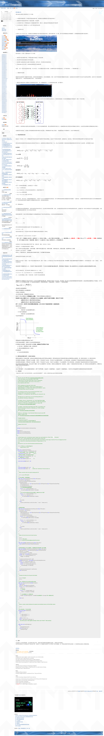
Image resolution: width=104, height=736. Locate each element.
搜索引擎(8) (4, 45)
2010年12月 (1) (4, 93)
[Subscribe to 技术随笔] (5, 119)
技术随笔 (3, 119)
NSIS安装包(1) (4, 39)
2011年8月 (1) (4, 89)
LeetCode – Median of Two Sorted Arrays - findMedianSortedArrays (26, 715)
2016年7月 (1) (4, 59)
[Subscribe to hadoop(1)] (6, 36)
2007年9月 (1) (4, 112)
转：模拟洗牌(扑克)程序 (19, 721)
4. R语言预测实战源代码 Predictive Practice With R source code (7, 147)
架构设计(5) (4, 44)
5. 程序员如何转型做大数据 (6, 149)
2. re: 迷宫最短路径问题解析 (6, 194)
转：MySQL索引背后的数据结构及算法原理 (22, 724)
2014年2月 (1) (4, 68)
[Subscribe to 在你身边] (5, 124)
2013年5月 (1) (4, 74)
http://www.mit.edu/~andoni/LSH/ (22, 652)
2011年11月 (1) (4, 87)
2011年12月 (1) (4, 86)
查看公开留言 (4, 29)
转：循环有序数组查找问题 (19, 719)
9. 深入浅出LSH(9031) (5, 275)
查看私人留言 (4, 30)
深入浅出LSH (18, 12)
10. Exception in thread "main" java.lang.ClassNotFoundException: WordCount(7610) (7, 277)
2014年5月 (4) (4, 67)
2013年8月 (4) (4, 72)
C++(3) (3, 35)
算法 (97, 691)
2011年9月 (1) (4, 88)
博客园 (19, 728)
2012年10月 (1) (4, 81)
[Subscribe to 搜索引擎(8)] (6, 45)
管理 (16, 8)
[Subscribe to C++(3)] (5, 35)
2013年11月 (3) (4, 69)
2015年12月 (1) (4, 63)
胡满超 (79, 691)
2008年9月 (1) (4, 102)
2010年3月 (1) (4, 98)
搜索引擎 (100, 691)
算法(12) (3, 46)
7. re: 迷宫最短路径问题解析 (6, 228)
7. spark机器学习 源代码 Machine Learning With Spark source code (7, 154)
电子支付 (3, 41)
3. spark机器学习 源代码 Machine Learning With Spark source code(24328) (7, 262)
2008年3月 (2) (4, 108)
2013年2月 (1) (4, 77)
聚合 (13, 8)
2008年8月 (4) (4, 103)
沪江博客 (68, 733)
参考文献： (18, 648)
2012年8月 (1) (4, 83)
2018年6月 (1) (4, 54)
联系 (10, 8)
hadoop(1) (3, 36)
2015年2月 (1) (4, 64)
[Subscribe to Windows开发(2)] (8, 40)
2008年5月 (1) (4, 106)
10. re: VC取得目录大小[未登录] (7, 242)
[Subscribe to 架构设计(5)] (6, 44)
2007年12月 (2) (4, 111)
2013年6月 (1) (4, 73)
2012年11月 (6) (4, 79)
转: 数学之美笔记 (18, 725)
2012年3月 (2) (4, 84)
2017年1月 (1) (4, 58)
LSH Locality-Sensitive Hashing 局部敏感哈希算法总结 (24, 716)
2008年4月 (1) (4, 107)
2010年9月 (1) (4, 94)
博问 (27, 728)
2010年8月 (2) (4, 96)
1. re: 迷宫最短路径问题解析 (6, 189)
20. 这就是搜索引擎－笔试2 (6, 184)
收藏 (90, 691)
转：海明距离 (17, 723)
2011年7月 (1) (4, 91)
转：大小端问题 (17, 720)
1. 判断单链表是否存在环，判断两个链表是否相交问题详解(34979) (7, 256)
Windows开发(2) (4, 40)
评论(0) (85, 691)
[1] (16, 651)
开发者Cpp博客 (3, 8)
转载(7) (3, 49)
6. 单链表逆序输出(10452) (6, 270)
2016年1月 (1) (4, 62)
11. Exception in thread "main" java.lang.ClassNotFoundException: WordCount (7, 163)
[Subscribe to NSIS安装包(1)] (7, 39)
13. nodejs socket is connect (6, 168)
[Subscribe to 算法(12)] (5, 46)
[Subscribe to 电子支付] (5, 41)
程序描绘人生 (5, 2)
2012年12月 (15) (4, 78)
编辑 (88, 691)
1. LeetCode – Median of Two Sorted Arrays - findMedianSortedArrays (7, 139)
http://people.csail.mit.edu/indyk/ (22, 651)
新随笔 (8, 8)
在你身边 (3, 124)
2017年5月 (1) (4, 57)
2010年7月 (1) (4, 97)
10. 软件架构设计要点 (5, 160)
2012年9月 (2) (4, 82)
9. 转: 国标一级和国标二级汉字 (7, 159)
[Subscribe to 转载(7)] (5, 49)
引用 (92, 691)
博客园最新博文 (23, 728)
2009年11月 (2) (4, 101)
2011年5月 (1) (4, 92)
